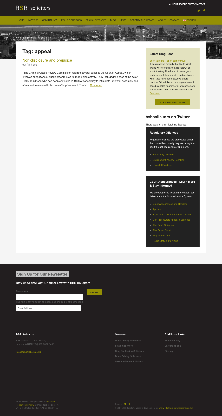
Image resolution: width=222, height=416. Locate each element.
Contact (174, 20)
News (123, 20)
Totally (161, 407)
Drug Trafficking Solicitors (129, 351)
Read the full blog (172, 102)
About (162, 20)
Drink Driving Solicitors (128, 340)
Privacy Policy (172, 340)
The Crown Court (162, 230)
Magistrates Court (162, 235)
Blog (113, 20)
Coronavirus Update (142, 20)
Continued (96, 85)
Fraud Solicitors (71, 20)
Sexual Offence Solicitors (129, 361)
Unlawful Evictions (162, 165)
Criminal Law (49, 20)
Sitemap (169, 351)
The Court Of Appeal (163, 225)
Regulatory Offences (163, 154)
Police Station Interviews (165, 240)
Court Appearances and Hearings (170, 203)
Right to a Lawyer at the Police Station (172, 214)
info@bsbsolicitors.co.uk (28, 351)
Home (21, 20)
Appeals (157, 209)
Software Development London (179, 407)
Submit (94, 292)
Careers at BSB (173, 345)
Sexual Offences (96, 20)
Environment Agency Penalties (168, 159)
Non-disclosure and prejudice (47, 60)
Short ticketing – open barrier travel (168, 60)
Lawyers (33, 20)
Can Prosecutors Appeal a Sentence (171, 219)
